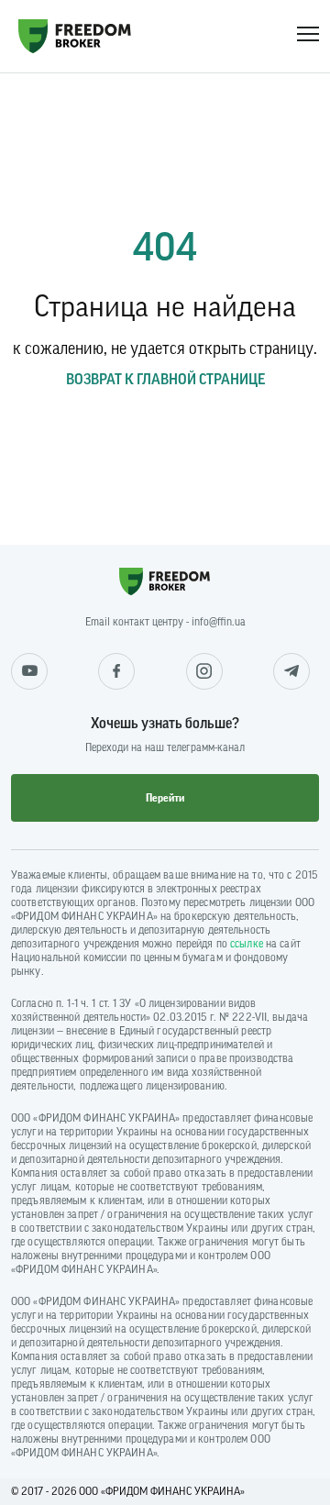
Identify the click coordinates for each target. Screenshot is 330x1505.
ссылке (246, 943)
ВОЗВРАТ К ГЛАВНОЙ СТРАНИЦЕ (165, 379)
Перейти (165, 797)
